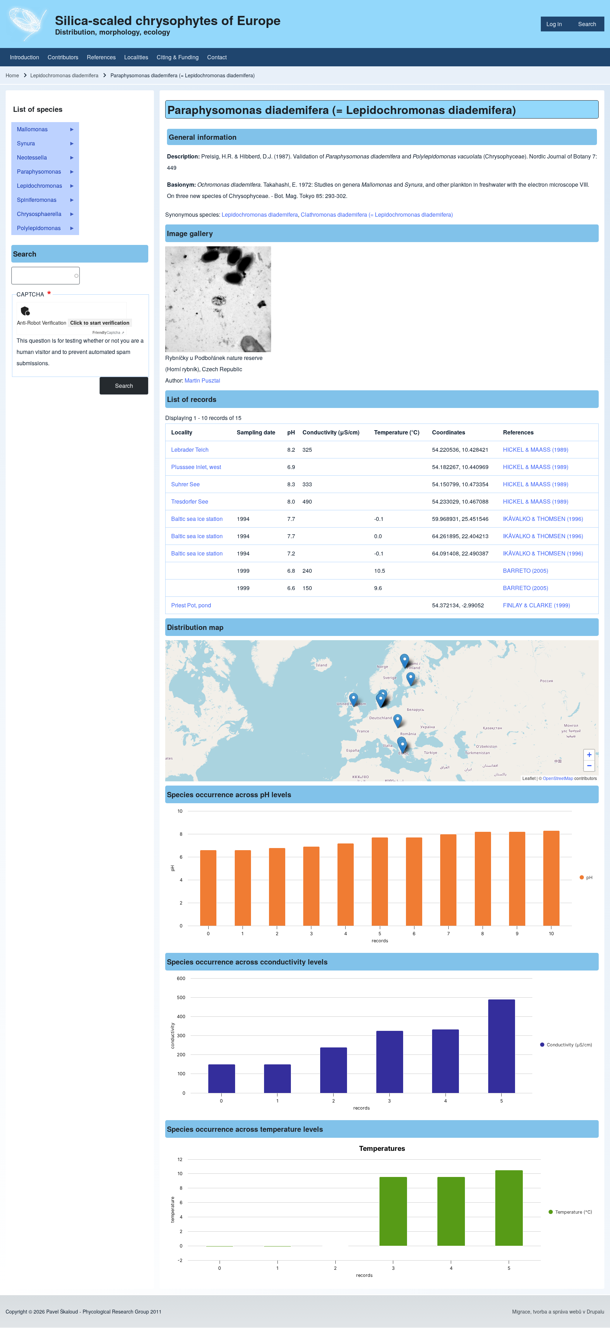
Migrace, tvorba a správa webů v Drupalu (558, 1311)
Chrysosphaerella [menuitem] (36, 215)
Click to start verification (100, 322)
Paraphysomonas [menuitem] (36, 173)
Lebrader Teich (190, 449)
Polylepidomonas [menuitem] (36, 229)
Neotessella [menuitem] (29, 158)
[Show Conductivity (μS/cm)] (566, 1044)
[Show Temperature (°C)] (570, 1212)
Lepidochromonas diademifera (64, 75)
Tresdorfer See (189, 501)
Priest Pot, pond (191, 605)
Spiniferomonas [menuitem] (33, 201)
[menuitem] (557, 24)
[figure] (382, 878)
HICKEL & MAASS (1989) (535, 449)
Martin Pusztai (202, 380)
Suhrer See (185, 484)
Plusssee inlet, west (196, 467)
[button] (380, 700)
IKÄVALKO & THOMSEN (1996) (543, 519)
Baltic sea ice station (197, 519)
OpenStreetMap (558, 778)
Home (12, 75)
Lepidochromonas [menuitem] (36, 187)
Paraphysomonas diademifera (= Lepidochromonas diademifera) (341, 109)
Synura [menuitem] (23, 144)
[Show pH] (586, 877)
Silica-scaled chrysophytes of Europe (168, 20)
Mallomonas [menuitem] (29, 130)
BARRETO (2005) (525, 570)
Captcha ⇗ (108, 332)
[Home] (28, 24)
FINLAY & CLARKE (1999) (536, 605)
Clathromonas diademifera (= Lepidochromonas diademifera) (377, 214)
